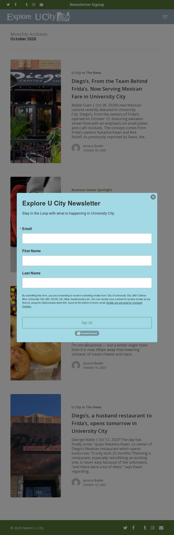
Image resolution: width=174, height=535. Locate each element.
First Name (31, 251)
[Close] (153, 197)
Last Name (31, 273)
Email (27, 228)
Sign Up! (87, 322)
